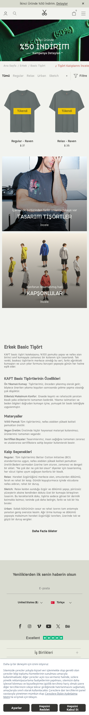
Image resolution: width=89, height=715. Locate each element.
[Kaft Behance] (67, 626)
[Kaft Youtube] (48, 626)
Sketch (54, 75)
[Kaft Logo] (44, 12)
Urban (41, 75)
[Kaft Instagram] (29, 626)
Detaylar (62, 3)
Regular (18, 75)
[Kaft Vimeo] (39, 626)
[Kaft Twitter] (58, 626)
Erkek (23, 66)
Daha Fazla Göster (44, 531)
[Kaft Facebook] (20, 626)
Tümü (6, 75)
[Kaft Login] (5, 13)
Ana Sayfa (10, 66)
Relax (30, 75)
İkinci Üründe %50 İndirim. (37, 3)
